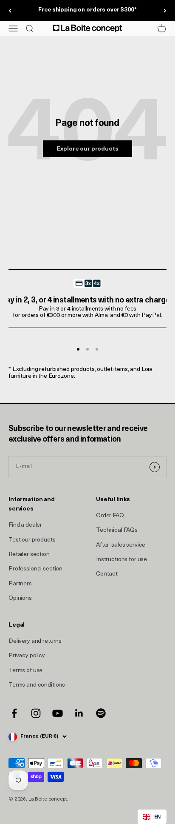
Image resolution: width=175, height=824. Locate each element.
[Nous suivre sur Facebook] (14, 713)
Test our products (32, 540)
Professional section (35, 569)
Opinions (20, 598)
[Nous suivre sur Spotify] (101, 713)
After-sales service (120, 545)
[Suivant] (165, 10)
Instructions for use (121, 559)
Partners (20, 584)
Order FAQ (110, 516)
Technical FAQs (117, 530)
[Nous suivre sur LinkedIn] (79, 713)
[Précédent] (9, 10)
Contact (107, 574)
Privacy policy (26, 656)
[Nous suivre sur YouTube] (57, 713)
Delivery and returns (35, 641)
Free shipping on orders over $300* (87, 10)
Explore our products (87, 149)
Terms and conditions (36, 685)
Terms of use (25, 670)
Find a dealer (25, 525)
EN (157, 816)
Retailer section (29, 554)
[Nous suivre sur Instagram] (36, 713)
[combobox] (152, 817)
